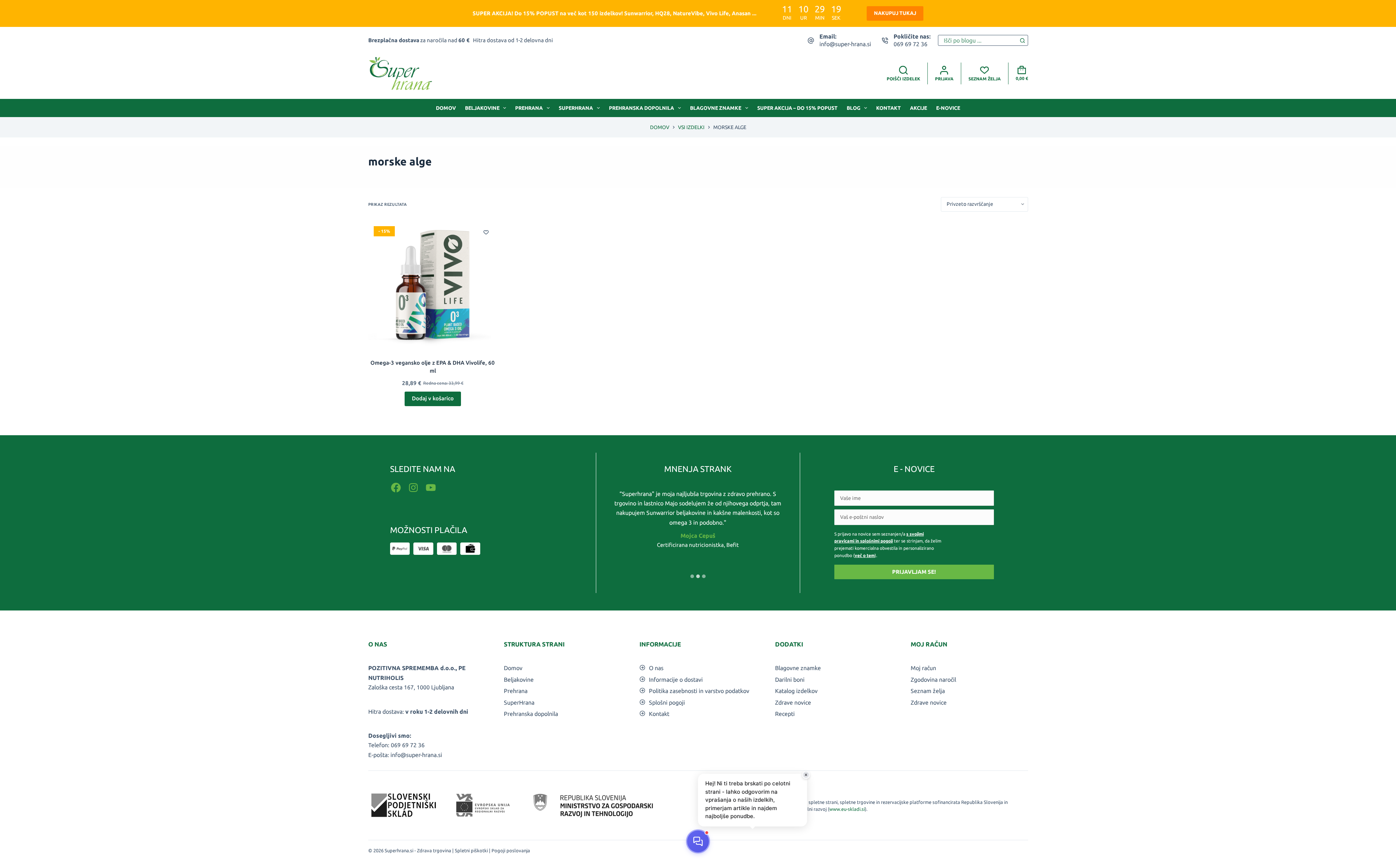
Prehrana (529, 108)
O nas (656, 668)
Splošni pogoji (667, 702)
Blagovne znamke (715, 108)
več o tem (865, 555)
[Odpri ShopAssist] (698, 841)
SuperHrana (576, 108)
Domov (446, 108)
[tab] (692, 576)
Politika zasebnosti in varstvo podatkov (699, 691)
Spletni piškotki (471, 850)
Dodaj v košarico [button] (433, 398)
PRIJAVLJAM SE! (914, 572)
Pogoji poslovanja (511, 850)
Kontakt (888, 108)
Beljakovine (482, 108)
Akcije (918, 108)
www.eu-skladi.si (847, 809)
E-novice (948, 108)
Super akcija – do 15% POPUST (797, 108)
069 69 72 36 (910, 44)
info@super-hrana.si (845, 44)
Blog (854, 108)
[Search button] (1023, 40)
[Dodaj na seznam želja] (486, 232)
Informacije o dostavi (676, 679)
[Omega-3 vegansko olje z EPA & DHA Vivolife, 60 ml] (432, 285)
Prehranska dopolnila (641, 108)
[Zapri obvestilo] (806, 775)
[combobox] (978, 40)
